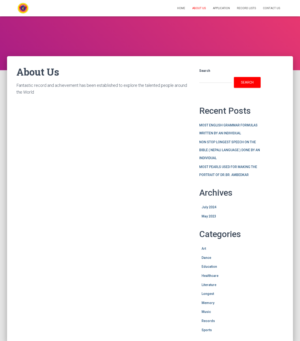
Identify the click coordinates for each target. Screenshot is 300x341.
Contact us (271, 8)
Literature (209, 285)
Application (221, 8)
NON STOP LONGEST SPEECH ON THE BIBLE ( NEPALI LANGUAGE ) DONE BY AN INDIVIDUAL (229, 150)
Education (209, 266)
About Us (199, 8)
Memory (208, 303)
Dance (206, 258)
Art (204, 248)
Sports (207, 330)
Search (204, 71)
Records (208, 321)
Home (181, 8)
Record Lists (246, 8)
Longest (208, 294)
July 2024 (209, 207)
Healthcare (210, 276)
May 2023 (209, 216)
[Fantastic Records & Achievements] (23, 8)
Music (206, 312)
